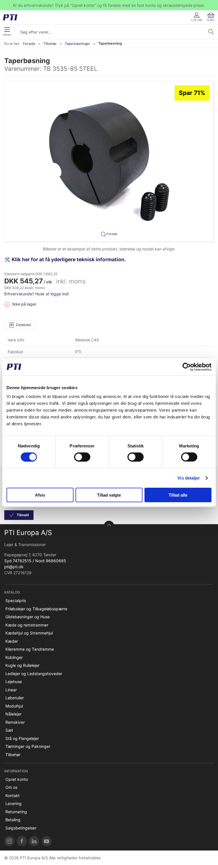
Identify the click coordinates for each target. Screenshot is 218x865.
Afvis (40, 495)
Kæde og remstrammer (26, 625)
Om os (11, 787)
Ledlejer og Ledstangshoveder (33, 673)
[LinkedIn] (34, 841)
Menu (7, 34)
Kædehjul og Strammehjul (29, 632)
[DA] (12, 17)
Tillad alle (178, 495)
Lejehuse (13, 681)
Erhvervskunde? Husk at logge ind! (36, 293)
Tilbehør (50, 44)
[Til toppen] (109, 526)
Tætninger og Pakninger (27, 746)
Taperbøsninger (77, 44)
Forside (29, 44)
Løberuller (14, 697)
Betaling (12, 819)
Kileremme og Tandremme (29, 649)
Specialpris (15, 600)
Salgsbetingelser (20, 827)
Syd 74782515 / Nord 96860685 (35, 560)
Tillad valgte (109, 495)
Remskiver (15, 722)
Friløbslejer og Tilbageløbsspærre (36, 608)
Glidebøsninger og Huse (27, 616)
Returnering (16, 811)
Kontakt (12, 795)
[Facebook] (22, 841)
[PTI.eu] (9, 841)
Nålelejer (13, 714)
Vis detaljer (188, 477)
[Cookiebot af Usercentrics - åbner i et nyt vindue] (186, 366)
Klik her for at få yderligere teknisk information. (69, 259)
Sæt (9, 730)
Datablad (23, 325)
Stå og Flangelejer (22, 738)
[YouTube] (46, 841)
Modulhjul (14, 706)
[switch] (82, 456)
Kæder (11, 641)
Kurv (211, 20)
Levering (13, 803)
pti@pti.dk (14, 566)
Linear (11, 689)
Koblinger (14, 657)
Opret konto (16, 779)
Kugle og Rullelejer (22, 665)
